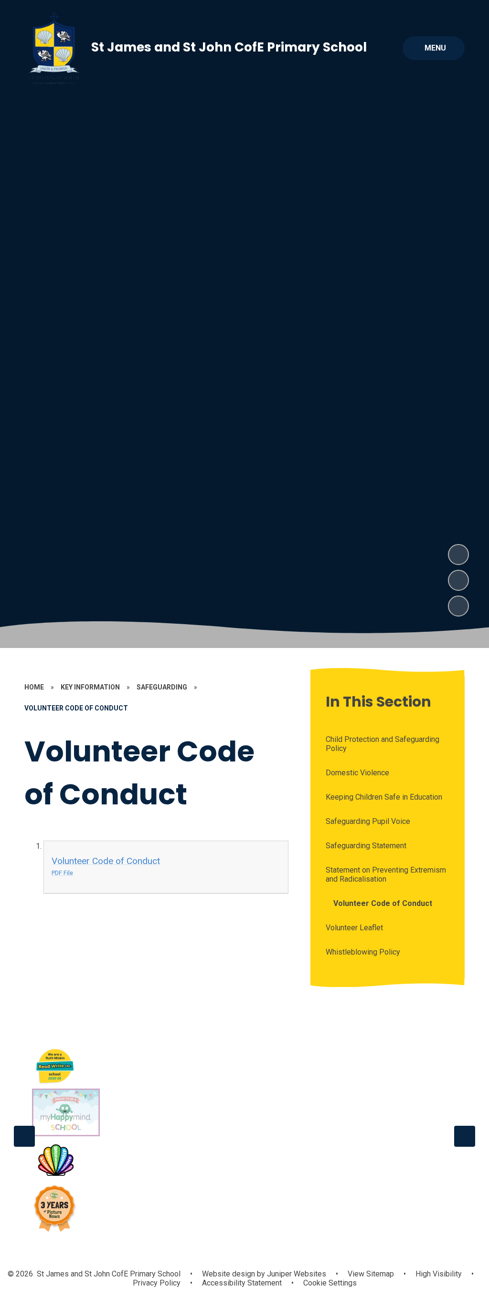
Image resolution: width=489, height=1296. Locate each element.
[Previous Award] (24, 1136)
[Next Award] (464, 1136)
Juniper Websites (295, 1273)
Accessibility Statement (242, 1282)
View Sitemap (371, 1273)
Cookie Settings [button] (330, 1282)
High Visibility (438, 1273)
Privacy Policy (157, 1282)
